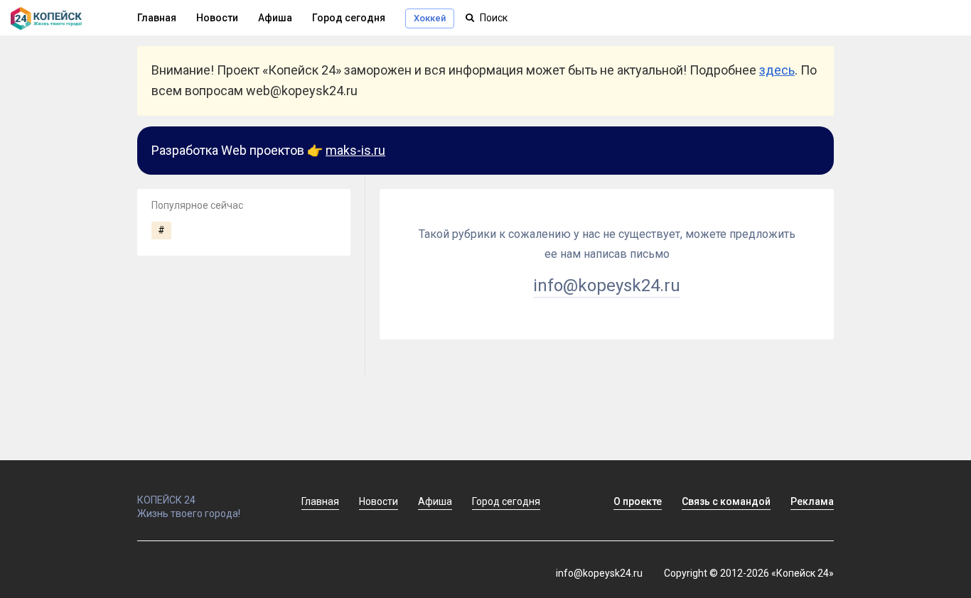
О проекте (637, 501)
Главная (156, 17)
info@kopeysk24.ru (606, 285)
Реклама (812, 501)
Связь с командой (726, 501)
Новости (217, 17)
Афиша (275, 17)
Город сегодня (348, 17)
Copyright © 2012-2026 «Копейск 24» (749, 573)
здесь (777, 69)
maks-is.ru (355, 150)
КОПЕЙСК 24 (166, 500)
